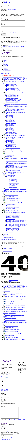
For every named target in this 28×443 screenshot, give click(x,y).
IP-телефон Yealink (13, 184)
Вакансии (5, 69)
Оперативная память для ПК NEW (13, 333)
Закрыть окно (4, 43)
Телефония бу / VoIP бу (10, 318)
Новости (5, 65)
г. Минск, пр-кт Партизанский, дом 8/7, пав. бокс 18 (13, 46)
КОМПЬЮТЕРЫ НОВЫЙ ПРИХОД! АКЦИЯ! (15, 286)
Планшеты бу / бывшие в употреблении (15, 305)
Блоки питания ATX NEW (11, 326)
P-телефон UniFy (13, 187)
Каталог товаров (5, 73)
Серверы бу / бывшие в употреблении (14, 309)
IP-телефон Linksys (13, 180)
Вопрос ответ (6, 66)
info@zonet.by (4, 391)
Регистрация (6, 2)
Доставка (5, 62)
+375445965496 (4, 390)
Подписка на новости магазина (8, 239)
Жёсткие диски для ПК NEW (12, 329)
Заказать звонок (12, 9)
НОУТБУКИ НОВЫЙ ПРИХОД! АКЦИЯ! (13, 285)
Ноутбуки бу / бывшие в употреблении (14, 303)
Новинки (5, 234)
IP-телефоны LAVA (14, 185)
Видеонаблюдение (9, 335)
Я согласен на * (14, 419)
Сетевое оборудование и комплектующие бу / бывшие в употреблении (15, 312)
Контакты (5, 64)
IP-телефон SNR (13, 181)
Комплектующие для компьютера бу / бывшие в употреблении (13, 293)
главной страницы (13, 280)
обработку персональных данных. (17, 32)
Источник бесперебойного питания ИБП (15, 339)
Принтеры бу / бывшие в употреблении (15, 307)
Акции (5, 61)
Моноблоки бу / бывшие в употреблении (15, 301)
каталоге (11, 281)
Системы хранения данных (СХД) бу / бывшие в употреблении (13, 315)
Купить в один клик (7, 420)
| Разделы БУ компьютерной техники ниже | (14, 287)
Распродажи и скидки (8, 235)
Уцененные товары (8, 237)
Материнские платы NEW (11, 331)
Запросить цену (6, 439)
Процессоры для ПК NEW (11, 337)
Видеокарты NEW (9, 327)
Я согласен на (14, 32)
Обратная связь (4, 389)
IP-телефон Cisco (13, 179)
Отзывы (5, 68)
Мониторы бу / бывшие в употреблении (15, 299)
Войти (5, 1)
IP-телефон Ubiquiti (14, 183)
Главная (5, 60)
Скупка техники (7, 70)
